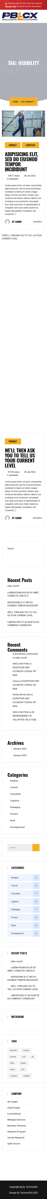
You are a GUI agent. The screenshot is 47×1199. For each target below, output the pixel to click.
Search (10, 548)
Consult (13, 145)
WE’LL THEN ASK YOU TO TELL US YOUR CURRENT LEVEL (20, 457)
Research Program (16, 1131)
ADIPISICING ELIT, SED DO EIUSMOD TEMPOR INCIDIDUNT (21, 161)
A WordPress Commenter (25, 654)
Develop (13, 1057)
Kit (33, 1057)
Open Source (13, 1143)
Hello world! (13, 586)
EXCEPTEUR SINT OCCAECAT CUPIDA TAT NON (24, 671)
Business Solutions (16, 1125)
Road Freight (13, 1107)
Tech (23, 1069)
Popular (23, 1063)
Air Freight (12, 1101)
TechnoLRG (32, 1186)
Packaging (15, 807)
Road (12, 820)
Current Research (15, 1137)
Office (12, 1063)
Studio (12, 1069)
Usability (26, 1076)
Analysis (14, 780)
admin (18, 221)
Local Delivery (14, 1113)
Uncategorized (17, 827)
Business (13, 1050)
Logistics (30, 145)
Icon (23, 1057)
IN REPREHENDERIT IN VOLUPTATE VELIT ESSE (24, 716)
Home (15, 102)
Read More (37, 222)
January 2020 (20, 755)
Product (13, 441)
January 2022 (20, 748)
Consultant (15, 794)
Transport (13, 1076)
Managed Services (16, 1119)
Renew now (10, 6)
